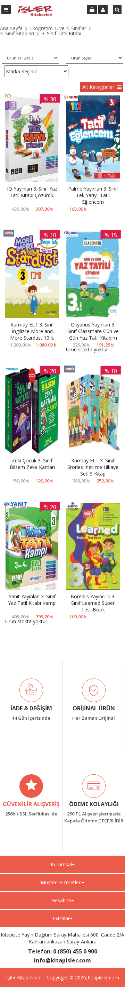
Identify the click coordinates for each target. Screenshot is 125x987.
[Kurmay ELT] (8, 234)
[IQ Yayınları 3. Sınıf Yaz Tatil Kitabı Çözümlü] (32, 139)
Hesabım (61, 900)
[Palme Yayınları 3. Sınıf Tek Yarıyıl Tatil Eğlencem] (93, 139)
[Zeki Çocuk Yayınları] (11, 370)
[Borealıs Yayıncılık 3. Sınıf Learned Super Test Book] (93, 546)
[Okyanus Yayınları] (71, 234)
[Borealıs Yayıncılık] (72, 506)
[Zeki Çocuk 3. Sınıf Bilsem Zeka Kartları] (32, 410)
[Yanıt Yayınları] (15, 506)
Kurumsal (61, 864)
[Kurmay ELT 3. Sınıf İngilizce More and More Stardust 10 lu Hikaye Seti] (32, 275)
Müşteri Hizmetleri (61, 882)
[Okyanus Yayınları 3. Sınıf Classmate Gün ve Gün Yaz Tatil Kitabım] (93, 275)
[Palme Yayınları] (71, 98)
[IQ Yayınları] (8, 98)
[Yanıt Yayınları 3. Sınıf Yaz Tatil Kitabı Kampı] (32, 546)
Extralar (61, 918)
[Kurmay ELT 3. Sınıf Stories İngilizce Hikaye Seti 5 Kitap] (93, 410)
